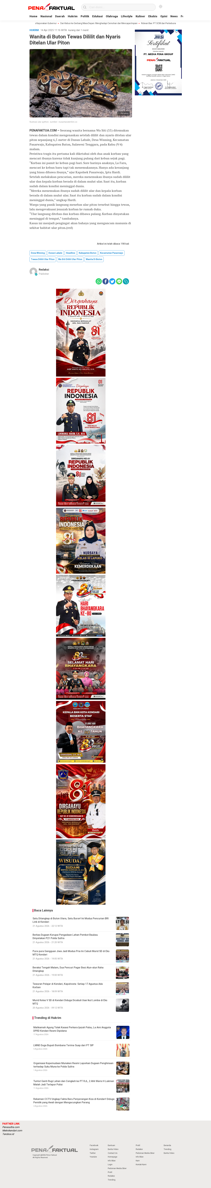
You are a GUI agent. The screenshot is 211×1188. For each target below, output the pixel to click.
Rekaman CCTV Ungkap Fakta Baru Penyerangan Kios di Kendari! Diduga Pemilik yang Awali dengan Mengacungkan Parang (73, 1100)
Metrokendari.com (12, 1130)
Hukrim (73, 16)
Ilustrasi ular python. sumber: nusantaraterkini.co (53, 122)
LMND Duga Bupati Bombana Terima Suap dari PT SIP (63, 1045)
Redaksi (44, 270)
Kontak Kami (141, 1164)
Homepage (112, 1156)
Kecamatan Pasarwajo (111, 253)
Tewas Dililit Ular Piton (43, 259)
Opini (163, 16)
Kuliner (140, 16)
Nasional (46, 16)
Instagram (94, 1149)
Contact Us (112, 1153)
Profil (110, 1172)
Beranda (167, 1145)
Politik (85, 16)
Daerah (60, 16)
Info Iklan (112, 1160)
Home (33, 16)
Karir (138, 1160)
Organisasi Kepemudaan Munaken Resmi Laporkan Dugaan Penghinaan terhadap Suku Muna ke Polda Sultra (73, 1065)
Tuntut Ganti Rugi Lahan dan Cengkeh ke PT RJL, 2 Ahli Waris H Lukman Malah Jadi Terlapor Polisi (73, 1082)
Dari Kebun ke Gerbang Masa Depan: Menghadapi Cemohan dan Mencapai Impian (73, 23)
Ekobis (152, 16)
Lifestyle (127, 16)
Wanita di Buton (94, 259)
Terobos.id (8, 1134)
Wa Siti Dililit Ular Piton (70, 259)
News (174, 16)
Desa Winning (38, 253)
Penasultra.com (10, 1127)
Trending (111, 1179)
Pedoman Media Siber (117, 1168)
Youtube (93, 1156)
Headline (70, 253)
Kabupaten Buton (87, 253)
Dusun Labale (55, 253)
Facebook (94, 1145)
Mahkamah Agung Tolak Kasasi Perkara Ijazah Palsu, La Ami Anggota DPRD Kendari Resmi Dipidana (72, 1029)
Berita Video (113, 1149)
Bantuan (111, 1145)
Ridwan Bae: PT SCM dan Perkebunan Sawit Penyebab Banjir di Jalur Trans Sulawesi (156, 23)
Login (110, 1164)
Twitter (93, 1153)
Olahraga (112, 16)
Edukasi (97, 16)
